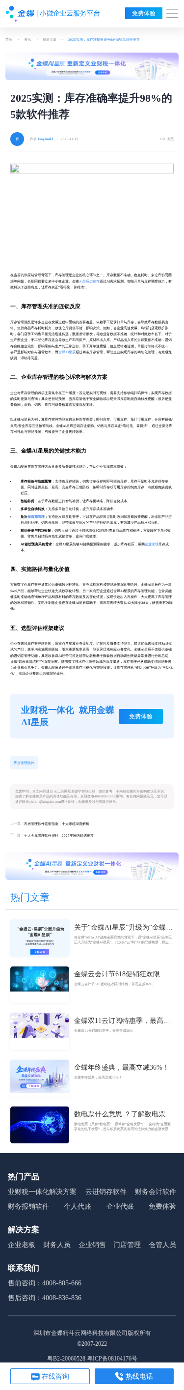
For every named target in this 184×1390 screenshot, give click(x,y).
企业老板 (21, 1244)
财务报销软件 (28, 1206)
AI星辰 (84, 282)
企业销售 (92, 1244)
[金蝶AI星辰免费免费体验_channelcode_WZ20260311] (92, 866)
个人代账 (77, 1206)
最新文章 (49, 40)
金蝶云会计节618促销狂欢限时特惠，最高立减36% (120, 974)
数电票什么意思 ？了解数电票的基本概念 (123, 1114)
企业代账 (120, 1206)
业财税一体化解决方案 (42, 1191)
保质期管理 (36, 517)
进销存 (94, 282)
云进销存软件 (106, 1191)
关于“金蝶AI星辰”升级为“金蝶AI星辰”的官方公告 (123, 928)
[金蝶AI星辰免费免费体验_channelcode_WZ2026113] (92, 66)
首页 (8, 40)
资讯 (27, 40)
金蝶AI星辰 (67, 352)
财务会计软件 (155, 1191)
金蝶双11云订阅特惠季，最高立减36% (122, 1021)
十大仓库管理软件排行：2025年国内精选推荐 (59, 836)
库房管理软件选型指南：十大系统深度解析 (56, 824)
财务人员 (57, 1244)
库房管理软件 (24, 763)
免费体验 (144, 13)
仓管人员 (162, 1244)
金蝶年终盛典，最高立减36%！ (121, 1067)
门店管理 (127, 1244)
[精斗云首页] (53, 14)
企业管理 (151, 544)
